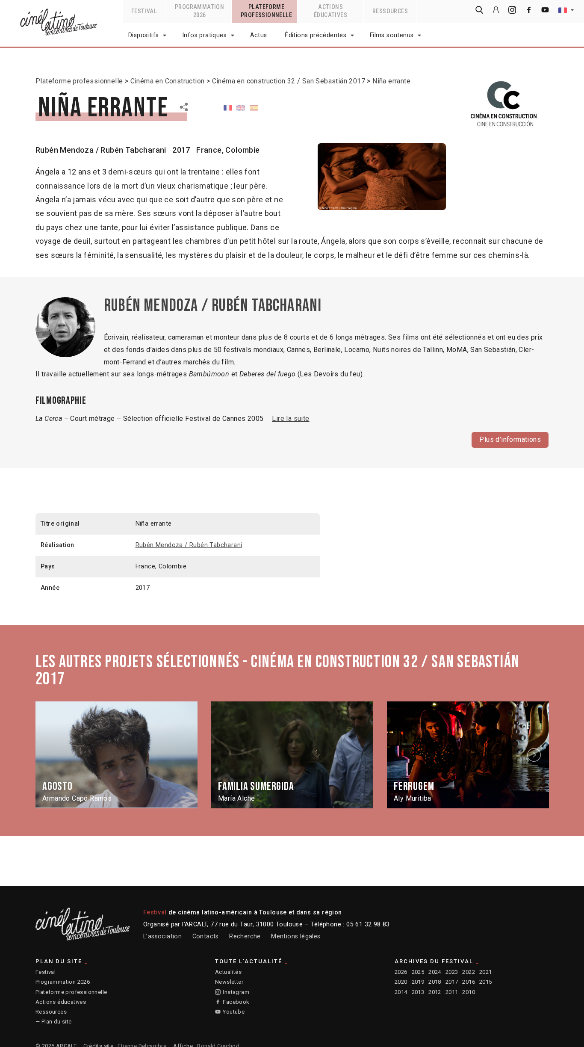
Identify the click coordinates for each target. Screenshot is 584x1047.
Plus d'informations (510, 439)
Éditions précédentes (315, 35)
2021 (485, 972)
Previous (49, 755)
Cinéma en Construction (167, 81)
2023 (451, 972)
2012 (434, 992)
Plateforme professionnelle (79, 81)
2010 (468, 992)
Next (535, 755)
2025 (418, 972)
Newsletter (229, 982)
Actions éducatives (60, 1002)
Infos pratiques (204, 35)
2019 (418, 982)
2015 (485, 982)
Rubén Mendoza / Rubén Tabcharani (100, 149)
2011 (451, 992)
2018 (434, 982)
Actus (258, 35)
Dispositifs (143, 35)
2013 (418, 992)
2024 (434, 972)
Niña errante (391, 81)
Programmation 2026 (62, 982)
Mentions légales (295, 936)
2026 (401, 972)
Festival (45, 972)
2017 (451, 982)
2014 (401, 992)
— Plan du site (53, 1021)
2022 (468, 972)
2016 (468, 982)
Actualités (228, 972)
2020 (401, 982)
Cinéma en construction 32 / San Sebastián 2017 (288, 81)
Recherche (245, 936)
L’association (162, 936)
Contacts (205, 936)
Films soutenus (392, 35)
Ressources (51, 1012)
